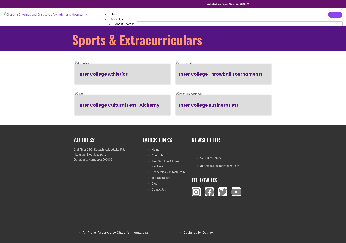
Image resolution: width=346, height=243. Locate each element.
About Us (117, 19)
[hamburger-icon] (335, 15)
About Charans (124, 24)
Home (115, 14)
